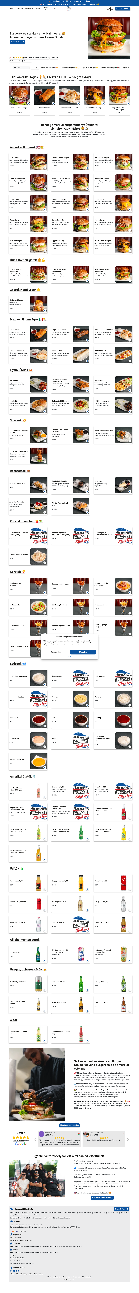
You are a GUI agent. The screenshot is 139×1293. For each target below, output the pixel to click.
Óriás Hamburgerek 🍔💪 (70, 67)
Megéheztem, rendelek (69, 1125)
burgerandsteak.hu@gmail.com (21, 1240)
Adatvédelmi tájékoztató (24, 1274)
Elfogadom (83, 652)
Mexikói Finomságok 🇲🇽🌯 (110, 67)
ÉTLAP (35, 67)
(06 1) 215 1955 (15, 1237)
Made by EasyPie (69, 1280)
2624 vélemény (18, 1141)
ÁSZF (13, 1274)
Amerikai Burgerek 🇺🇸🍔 (49, 67)
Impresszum (38, 1274)
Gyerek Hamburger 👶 (90, 67)
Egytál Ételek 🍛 (129, 67)
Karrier (69, 656)
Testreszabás (56, 652)
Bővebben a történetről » (102, 1198)
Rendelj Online (122, 9)
